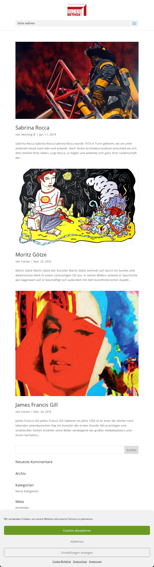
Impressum (95, 561)
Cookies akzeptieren (77, 530)
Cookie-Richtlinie (62, 561)
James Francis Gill (36, 404)
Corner (25, 261)
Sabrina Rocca (32, 127)
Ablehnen (77, 541)
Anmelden (22, 508)
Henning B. (28, 134)
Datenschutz (80, 561)
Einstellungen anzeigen (77, 553)
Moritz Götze (31, 254)
